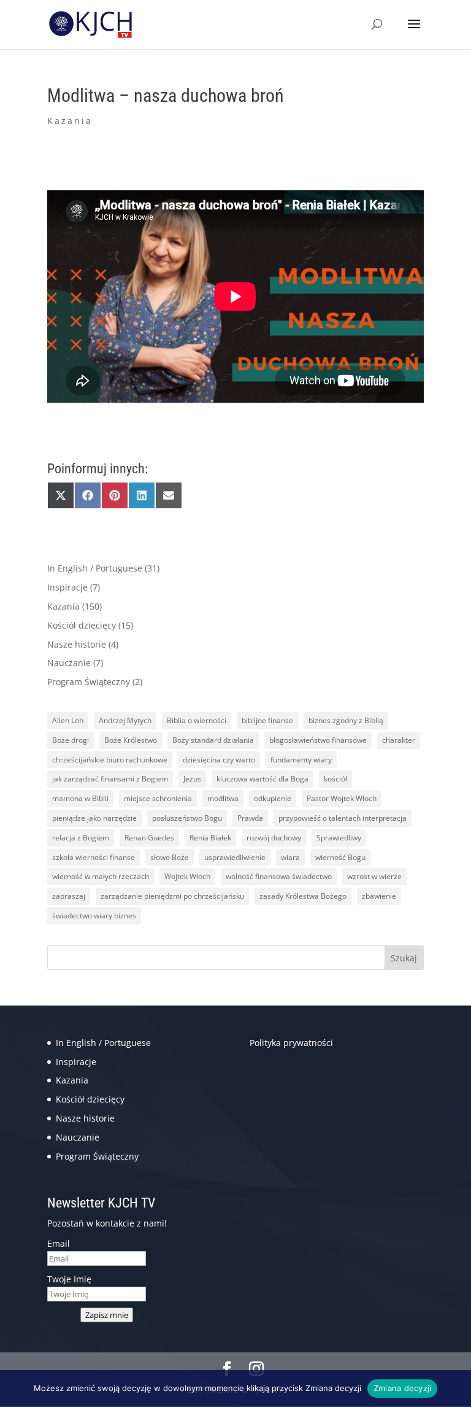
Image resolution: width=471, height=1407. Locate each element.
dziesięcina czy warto (219, 759)
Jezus (192, 778)
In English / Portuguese (94, 568)
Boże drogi (70, 740)
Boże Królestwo (130, 740)
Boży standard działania (213, 740)
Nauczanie (69, 663)
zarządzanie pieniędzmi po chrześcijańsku (172, 896)
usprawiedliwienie (235, 857)
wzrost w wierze (374, 876)
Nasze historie (76, 644)
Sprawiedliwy (338, 837)
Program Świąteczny (88, 682)
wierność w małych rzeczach (100, 876)
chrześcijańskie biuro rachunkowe (109, 759)
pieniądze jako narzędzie (94, 818)
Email (58, 1243)
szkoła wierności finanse (93, 857)
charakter (398, 740)
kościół (335, 778)
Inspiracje (67, 587)
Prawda (250, 818)
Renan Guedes (149, 837)
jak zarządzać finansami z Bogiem (110, 778)
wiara (290, 857)
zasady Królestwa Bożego (303, 896)
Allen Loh (67, 720)
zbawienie (379, 896)
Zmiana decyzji (402, 1388)
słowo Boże (169, 857)
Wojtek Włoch (187, 876)
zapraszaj (68, 896)
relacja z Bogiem (80, 837)
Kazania (70, 120)
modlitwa (223, 798)
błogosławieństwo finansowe (318, 740)
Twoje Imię (69, 1279)
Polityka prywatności (291, 1042)
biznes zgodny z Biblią (345, 720)
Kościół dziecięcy (81, 625)
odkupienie (272, 798)
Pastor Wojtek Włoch (342, 798)
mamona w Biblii (80, 798)
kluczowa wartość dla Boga (262, 778)
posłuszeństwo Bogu (187, 818)
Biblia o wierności (196, 720)
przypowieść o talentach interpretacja (342, 818)
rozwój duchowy (274, 837)
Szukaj (404, 958)
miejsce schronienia (158, 798)
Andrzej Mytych (125, 720)
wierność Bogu (340, 857)
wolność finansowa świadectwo (279, 876)
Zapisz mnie (106, 1314)
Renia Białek (210, 837)
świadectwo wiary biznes (94, 915)
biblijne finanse (267, 720)
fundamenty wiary (301, 759)
